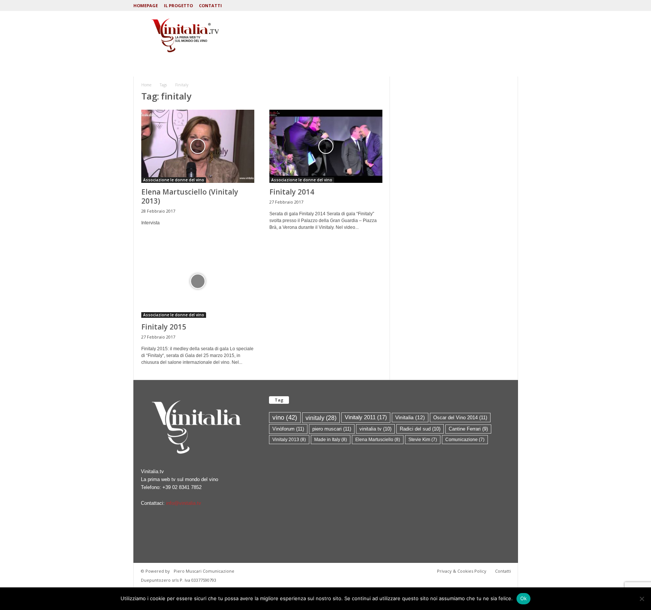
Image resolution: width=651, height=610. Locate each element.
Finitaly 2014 (291, 192)
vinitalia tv (375, 429)
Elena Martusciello (377, 439)
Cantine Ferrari (468, 429)
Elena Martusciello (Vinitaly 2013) (189, 196)
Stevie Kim (422, 439)
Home (146, 84)
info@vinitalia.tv (183, 503)
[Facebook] (512, 5)
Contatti (210, 5)
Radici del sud (420, 429)
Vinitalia (410, 417)
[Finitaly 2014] (325, 146)
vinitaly (321, 417)
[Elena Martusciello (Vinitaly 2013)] (197, 146)
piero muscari (331, 429)
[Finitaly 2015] (197, 281)
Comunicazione (464, 439)
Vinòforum (288, 429)
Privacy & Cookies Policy (461, 571)
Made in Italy (330, 439)
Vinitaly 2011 (366, 417)
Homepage (145, 5)
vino (284, 417)
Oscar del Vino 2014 (460, 417)
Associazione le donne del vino (173, 179)
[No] (641, 598)
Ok (523, 598)
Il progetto (178, 5)
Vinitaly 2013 (289, 439)
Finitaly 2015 (163, 327)
